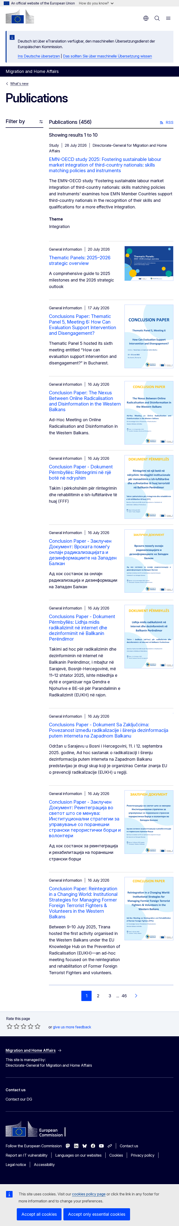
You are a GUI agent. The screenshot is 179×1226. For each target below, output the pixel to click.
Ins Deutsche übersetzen (39, 56)
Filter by (15, 121)
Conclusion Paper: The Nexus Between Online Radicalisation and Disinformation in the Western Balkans (85, 401)
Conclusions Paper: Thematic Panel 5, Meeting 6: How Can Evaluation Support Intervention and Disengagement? (82, 325)
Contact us (129, 1146)
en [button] (146, 18)
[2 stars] (13, 1026)
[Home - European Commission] (20, 16)
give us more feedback (72, 1027)
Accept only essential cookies (96, 1214)
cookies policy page (89, 1194)
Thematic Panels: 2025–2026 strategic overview (79, 260)
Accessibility (44, 1164)
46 (124, 995)
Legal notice (16, 1164)
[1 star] (9, 1026)
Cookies (116, 1155)
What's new (19, 84)
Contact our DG (19, 1099)
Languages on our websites (78, 1155)
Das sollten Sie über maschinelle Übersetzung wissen (107, 56)
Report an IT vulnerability (27, 1155)
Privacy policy (143, 1155)
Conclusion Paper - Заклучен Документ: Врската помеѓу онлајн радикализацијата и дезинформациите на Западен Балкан (83, 552)
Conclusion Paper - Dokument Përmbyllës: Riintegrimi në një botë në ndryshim (81, 472)
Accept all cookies (39, 1214)
